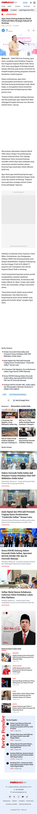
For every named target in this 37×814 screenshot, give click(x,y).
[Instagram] (18, 797)
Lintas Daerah (17, 665)
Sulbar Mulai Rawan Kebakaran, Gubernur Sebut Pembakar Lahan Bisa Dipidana (17, 595)
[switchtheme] (31, 3)
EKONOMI (27, 6)
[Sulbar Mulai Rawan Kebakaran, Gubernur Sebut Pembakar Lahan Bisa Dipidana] (18, 579)
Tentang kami (6, 801)
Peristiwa (15, 653)
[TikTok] (27, 797)
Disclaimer (22, 801)
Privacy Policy (29, 801)
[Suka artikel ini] (29, 30)
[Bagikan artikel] (33, 30)
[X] (14, 797)
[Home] (2, 14)
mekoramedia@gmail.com (19, 792)
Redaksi (14, 801)
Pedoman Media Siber (25, 804)
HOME (3, 6)
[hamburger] (34, 2)
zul (7, 29)
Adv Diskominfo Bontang (18, 394)
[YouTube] (23, 797)
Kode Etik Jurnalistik (11, 804)
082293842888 (19, 789)
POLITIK (12, 759)
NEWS (9, 6)
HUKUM (17, 6)
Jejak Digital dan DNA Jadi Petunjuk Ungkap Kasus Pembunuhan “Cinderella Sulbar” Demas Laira (18, 514)
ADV (4, 394)
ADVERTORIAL (11, 14)
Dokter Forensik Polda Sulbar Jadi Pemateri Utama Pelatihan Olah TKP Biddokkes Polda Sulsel (18, 476)
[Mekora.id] (18, 782)
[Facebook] (10, 797)
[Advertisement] (18, 128)
